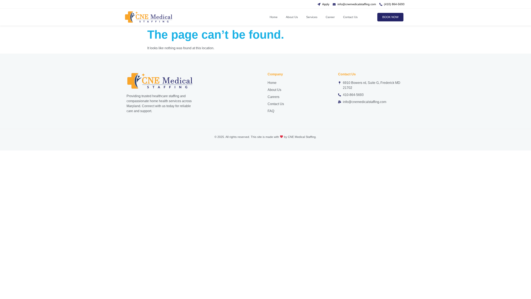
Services (311, 17)
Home (274, 17)
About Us (292, 17)
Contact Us (350, 17)
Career (330, 17)
